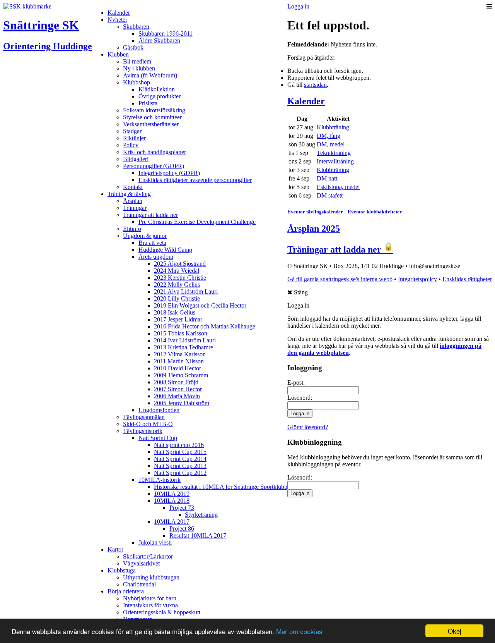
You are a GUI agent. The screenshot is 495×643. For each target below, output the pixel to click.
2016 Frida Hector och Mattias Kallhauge (204, 326)
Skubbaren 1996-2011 (165, 33)
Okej (454, 631)
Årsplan (132, 201)
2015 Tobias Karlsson (180, 333)
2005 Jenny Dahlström (181, 403)
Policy (130, 145)
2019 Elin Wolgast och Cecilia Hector (200, 305)
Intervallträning (335, 161)
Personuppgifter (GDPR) (153, 166)
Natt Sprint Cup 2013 (180, 465)
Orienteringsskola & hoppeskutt (161, 612)
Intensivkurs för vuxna (150, 605)
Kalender (119, 12)
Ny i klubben (139, 68)
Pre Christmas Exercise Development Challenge (197, 221)
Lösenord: (299, 397)
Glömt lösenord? (307, 427)
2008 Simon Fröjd (176, 382)
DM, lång (328, 135)
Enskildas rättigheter (467, 279)
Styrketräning (201, 514)
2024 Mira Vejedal (176, 270)
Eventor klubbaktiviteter (375, 212)
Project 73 (181, 507)
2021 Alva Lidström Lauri (186, 291)
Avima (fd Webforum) (150, 75)
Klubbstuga (122, 570)
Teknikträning (334, 153)
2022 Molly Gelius (177, 284)
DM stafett (330, 195)
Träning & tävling (129, 194)
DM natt (327, 178)
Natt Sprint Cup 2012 (180, 472)
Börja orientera (126, 591)
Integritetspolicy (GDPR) (169, 173)
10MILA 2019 (171, 493)
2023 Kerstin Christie (180, 277)
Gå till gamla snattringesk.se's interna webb (340, 279)
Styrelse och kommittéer (152, 117)
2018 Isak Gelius (174, 312)
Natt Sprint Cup (157, 438)
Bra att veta (152, 242)
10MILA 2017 (171, 521)
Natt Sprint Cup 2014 (180, 459)
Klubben (118, 54)
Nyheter (117, 19)
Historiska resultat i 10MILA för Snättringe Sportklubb (220, 486)
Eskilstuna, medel (338, 187)
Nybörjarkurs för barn (149, 598)
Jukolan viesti (155, 542)
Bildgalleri (135, 159)
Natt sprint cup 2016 (179, 445)
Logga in (298, 6)
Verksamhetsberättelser (151, 124)
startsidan (315, 84)
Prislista (147, 103)
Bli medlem (137, 61)
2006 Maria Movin (177, 396)
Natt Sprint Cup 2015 (180, 452)
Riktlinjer (134, 138)
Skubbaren (136, 26)
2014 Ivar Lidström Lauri (185, 340)
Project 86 (181, 528)
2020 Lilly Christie (177, 298)
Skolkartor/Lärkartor (148, 556)
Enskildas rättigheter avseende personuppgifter (195, 180)
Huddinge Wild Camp (165, 249)
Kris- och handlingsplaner (154, 152)
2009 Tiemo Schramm (181, 375)
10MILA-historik (159, 479)
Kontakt (133, 187)
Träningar (135, 208)
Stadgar (132, 131)
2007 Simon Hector (178, 389)
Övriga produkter (159, 96)
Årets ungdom (155, 256)
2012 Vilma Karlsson (180, 354)
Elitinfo (132, 228)
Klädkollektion (156, 89)
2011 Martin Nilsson (179, 361)
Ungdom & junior (145, 235)
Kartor (115, 549)
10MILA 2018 (171, 500)
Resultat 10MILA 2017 (197, 535)
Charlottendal (139, 584)
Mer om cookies (299, 631)
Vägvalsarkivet (141, 563)
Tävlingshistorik (142, 431)
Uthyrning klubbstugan (151, 577)
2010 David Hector (177, 368)
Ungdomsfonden (158, 410)
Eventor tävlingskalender (315, 212)
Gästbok (133, 47)
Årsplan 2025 (313, 229)
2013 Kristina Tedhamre (183, 347)
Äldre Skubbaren (159, 40)
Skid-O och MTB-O (148, 424)
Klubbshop (136, 82)
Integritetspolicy (417, 279)
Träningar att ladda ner (150, 214)
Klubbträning (333, 127)
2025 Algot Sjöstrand (180, 263)
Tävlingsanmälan (144, 417)
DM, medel (331, 144)
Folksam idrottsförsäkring (154, 110)
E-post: (296, 382)
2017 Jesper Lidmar (178, 319)
